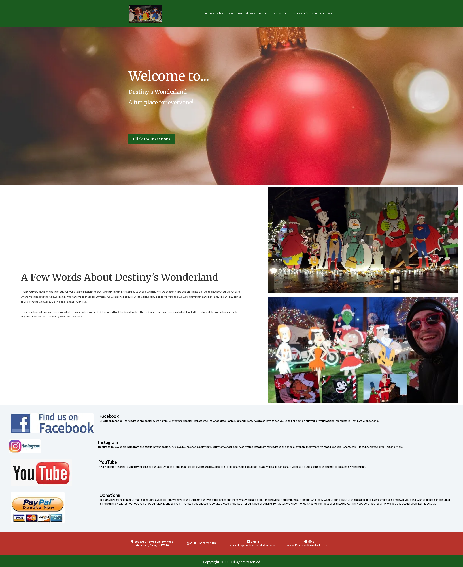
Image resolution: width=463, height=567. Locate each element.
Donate (271, 13)
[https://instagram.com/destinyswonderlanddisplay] (52, 446)
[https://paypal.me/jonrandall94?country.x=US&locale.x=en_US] (54, 507)
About (222, 13)
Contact (236, 13)
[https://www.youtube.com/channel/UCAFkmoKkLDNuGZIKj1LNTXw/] (54, 472)
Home (210, 13)
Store (284, 13)
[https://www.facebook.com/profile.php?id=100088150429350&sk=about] (54, 423)
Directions (254, 13)
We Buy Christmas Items (312, 13)
